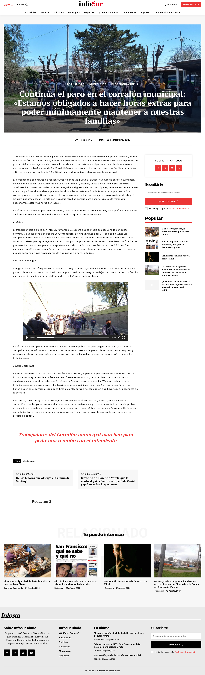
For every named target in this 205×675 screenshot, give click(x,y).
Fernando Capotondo (13, 588)
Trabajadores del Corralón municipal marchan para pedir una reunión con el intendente (75, 437)
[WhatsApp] (179, 168)
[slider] (73, 337)
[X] (165, 168)
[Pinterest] (172, 168)
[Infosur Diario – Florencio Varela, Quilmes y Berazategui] (91, 4)
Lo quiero (174, 645)
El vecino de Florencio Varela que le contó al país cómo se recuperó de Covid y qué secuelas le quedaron (108, 481)
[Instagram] (15, 652)
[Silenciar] (119, 337)
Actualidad (75, 84)
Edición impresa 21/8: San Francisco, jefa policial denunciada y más (175, 244)
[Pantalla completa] (123, 337)
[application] (75, 311)
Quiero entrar (166, 201)
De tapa (97, 651)
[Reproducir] (27, 337)
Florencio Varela (124, 84)
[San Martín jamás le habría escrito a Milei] (152, 257)
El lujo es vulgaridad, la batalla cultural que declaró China (176, 231)
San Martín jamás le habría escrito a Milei (176, 257)
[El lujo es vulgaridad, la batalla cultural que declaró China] (152, 231)
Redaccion (58, 588)
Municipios (98, 84)
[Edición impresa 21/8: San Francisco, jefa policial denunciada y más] (152, 244)
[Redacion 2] (20, 501)
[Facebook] (158, 168)
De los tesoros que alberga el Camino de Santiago (42, 479)
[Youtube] (31, 652)
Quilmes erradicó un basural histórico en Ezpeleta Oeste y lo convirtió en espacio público (177, 286)
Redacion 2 (86, 140)
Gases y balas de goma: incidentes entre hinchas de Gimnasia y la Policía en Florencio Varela (176, 271)
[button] (23, 5)
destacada (29, 461)
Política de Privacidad (178, 208)
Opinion (97, 659)
